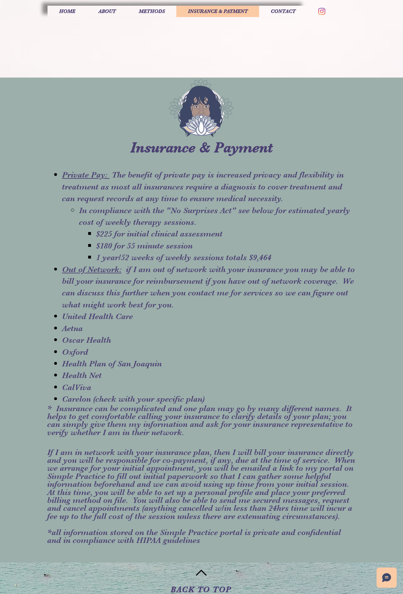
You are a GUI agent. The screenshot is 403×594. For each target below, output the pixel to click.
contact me (208, 292)
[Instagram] (321, 11)
